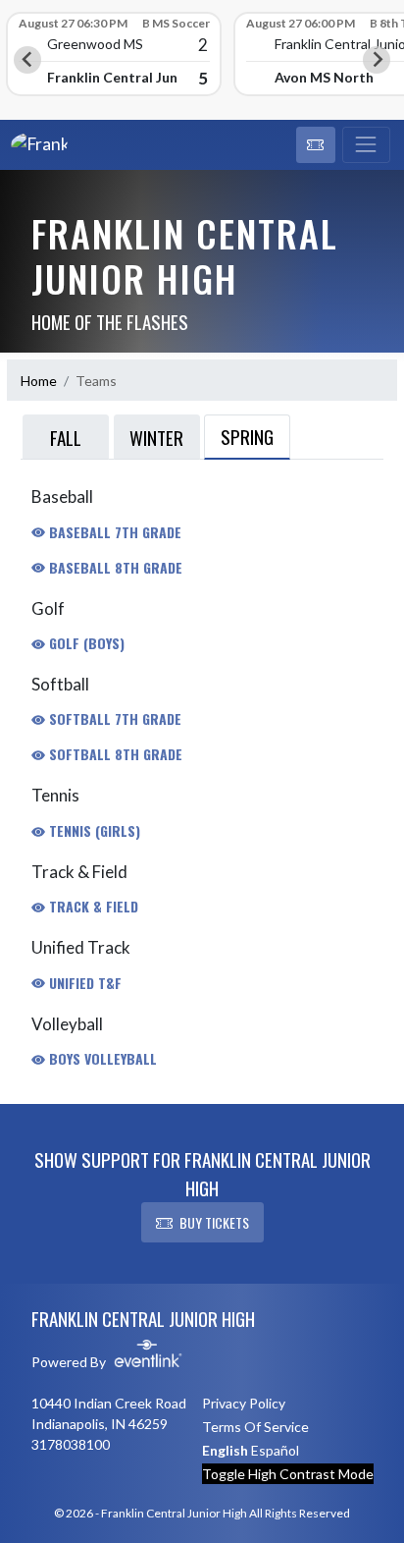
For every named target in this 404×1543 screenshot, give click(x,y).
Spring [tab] (247, 436)
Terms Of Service (255, 1426)
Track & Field (91, 906)
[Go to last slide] (27, 60)
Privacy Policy (243, 1403)
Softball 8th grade (113, 754)
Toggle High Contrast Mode (288, 1473)
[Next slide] (376, 60)
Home (39, 380)
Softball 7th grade (113, 718)
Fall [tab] (65, 437)
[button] (315, 145)
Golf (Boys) (85, 643)
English (225, 1450)
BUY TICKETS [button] (214, 1222)
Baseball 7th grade (113, 532)
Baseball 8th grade (113, 567)
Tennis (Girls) (92, 830)
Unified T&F (83, 982)
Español (275, 1450)
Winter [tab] (156, 437)
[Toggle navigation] (366, 145)
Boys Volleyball (101, 1058)
